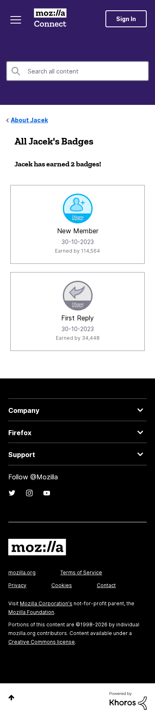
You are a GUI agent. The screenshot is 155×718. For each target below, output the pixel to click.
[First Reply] (78, 295)
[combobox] (77, 71)
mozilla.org (22, 572)
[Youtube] (46, 493)
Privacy (17, 585)
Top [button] (11, 697)
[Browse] (15, 19)
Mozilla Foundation (31, 612)
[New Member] (78, 208)
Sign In (126, 18)
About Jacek (29, 119)
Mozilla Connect (50, 18)
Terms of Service (81, 572)
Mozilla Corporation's (46, 603)
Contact (106, 585)
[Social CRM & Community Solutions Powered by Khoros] (128, 700)
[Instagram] (29, 493)
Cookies (61, 585)
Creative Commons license (41, 642)
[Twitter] (12, 493)
